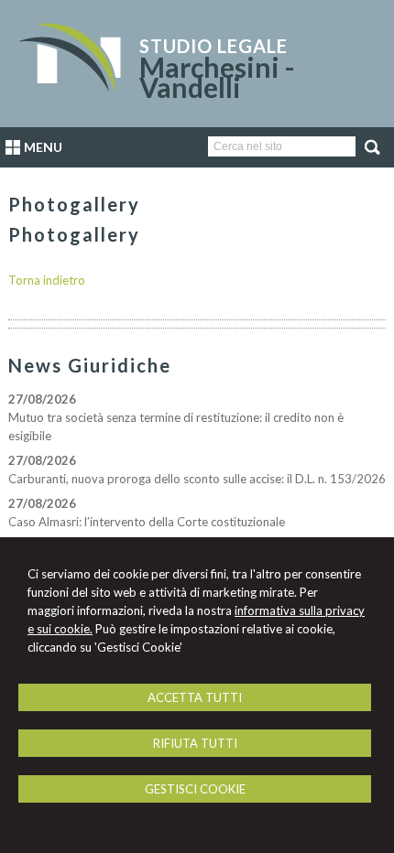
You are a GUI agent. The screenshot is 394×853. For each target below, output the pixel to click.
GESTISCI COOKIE (195, 789)
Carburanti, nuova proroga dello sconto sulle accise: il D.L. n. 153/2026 (197, 478)
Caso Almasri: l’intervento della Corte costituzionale (146, 521)
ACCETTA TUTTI (195, 697)
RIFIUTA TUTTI (195, 743)
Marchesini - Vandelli (217, 76)
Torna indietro (46, 280)
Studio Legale (213, 46)
